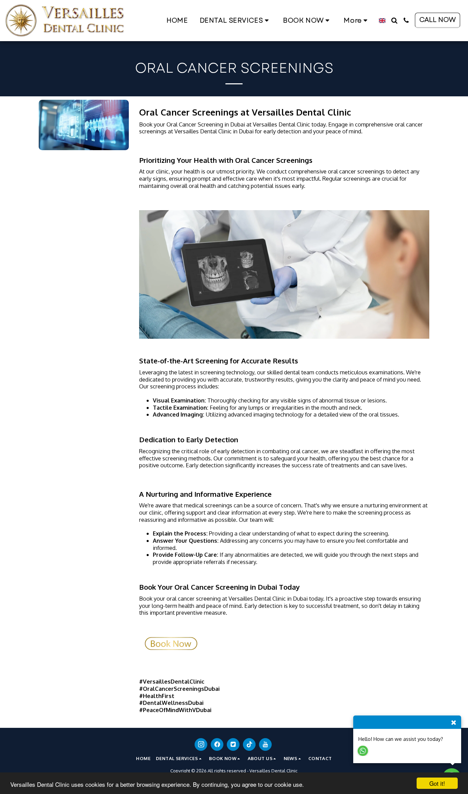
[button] (236, 20)
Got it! (437, 783)
